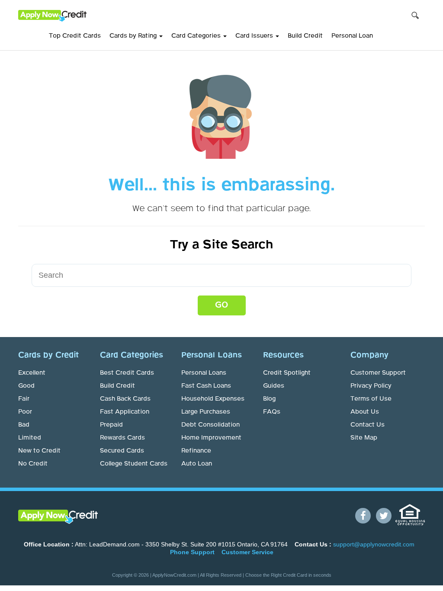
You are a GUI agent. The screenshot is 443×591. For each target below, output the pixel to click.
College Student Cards (133, 464)
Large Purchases (205, 412)
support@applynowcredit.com (373, 544)
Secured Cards (122, 451)
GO (221, 305)
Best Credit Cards (127, 373)
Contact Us (367, 425)
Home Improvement (211, 438)
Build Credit (305, 36)
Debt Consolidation (210, 425)
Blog (269, 399)
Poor (25, 412)
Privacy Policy (371, 386)
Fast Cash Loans (206, 386)
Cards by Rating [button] (133, 36)
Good (26, 386)
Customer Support (378, 373)
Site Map (363, 438)
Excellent (31, 373)
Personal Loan (352, 36)
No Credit (33, 464)
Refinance (196, 451)
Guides (273, 386)
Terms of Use (371, 399)
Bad (23, 425)
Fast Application (124, 412)
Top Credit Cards (75, 36)
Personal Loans (203, 373)
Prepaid (111, 425)
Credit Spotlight (287, 373)
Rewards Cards (122, 438)
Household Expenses (212, 399)
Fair (23, 399)
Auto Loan (196, 464)
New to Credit (39, 451)
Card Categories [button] (196, 36)
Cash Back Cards (125, 399)
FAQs (271, 412)
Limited (29, 438)
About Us (364, 412)
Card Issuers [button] (255, 36)
